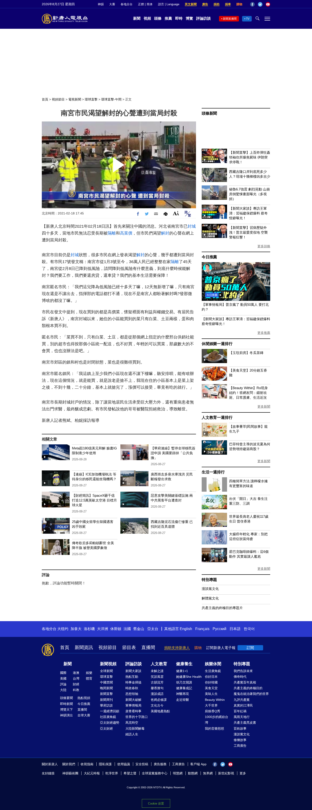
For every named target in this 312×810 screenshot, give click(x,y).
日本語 (235, 629)
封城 (192, 226)
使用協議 (123, 764)
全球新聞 (106, 671)
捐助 (216, 4)
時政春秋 (131, 688)
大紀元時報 (92, 773)
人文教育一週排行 (217, 417)
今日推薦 (209, 257)
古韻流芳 (157, 682)
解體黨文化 (210, 598)
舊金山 (138, 629)
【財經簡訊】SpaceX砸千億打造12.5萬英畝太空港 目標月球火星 (94, 500)
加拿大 (76, 629)
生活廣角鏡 (213, 671)
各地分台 (126, 4)
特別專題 (209, 580)
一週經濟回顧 (109, 711)
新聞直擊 (106, 694)
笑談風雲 (157, 676)
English (186, 629)
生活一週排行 (213, 472)
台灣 (76, 678)
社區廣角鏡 (108, 717)
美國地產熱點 (160, 711)
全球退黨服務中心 (154, 773)
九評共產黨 (242, 700)
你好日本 (211, 676)
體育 (89, 678)
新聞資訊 (84, 647)
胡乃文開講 (184, 682)
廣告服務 (160, 764)
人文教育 (159, 664)
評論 (63, 684)
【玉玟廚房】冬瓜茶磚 (246, 353)
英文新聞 (191, 4)
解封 (165, 233)
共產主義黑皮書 (245, 722)
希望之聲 (130, 773)
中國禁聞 (106, 682)
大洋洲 (102, 629)
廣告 (205, 4)
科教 (76, 690)
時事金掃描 (133, 682)
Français (202, 629)
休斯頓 (115, 629)
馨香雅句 (157, 688)
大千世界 (211, 705)
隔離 (112, 233)
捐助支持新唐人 (177, 648)
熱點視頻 (83, 698)
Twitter (260, 4)
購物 (239, 4)
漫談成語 (157, 694)
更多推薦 (263, 333)
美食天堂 (211, 688)
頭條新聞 (209, 113)
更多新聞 (263, 406)
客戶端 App (198, 764)
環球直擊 (91, 99)
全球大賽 (83, 715)
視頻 (147, 18)
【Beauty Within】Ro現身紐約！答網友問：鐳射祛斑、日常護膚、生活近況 (248, 392)
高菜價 (126, 233)
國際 (63, 673)
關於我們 (68, 764)
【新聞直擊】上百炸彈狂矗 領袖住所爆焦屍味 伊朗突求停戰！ (249, 157)
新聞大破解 (133, 700)
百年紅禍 (240, 711)
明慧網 (177, 773)
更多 (243, 773)
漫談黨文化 (210, 589)
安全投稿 (141, 764)
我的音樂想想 (214, 728)
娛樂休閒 (213, 664)
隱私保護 (105, 764)
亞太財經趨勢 (109, 722)
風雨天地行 (242, 717)
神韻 (101, 4)
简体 (150, 4)
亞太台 (152, 629)
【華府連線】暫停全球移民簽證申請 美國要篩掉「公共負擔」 (173, 453)
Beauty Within (215, 700)
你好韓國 (211, 682)
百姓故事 (240, 728)
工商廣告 (240, 745)
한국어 (249, 629)
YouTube (268, 4)
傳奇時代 (240, 676)
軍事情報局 (133, 705)
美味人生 (211, 694)
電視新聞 (74, 99)
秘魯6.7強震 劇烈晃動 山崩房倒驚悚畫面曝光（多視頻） (249, 194)
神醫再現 (182, 694)
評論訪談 (203, 18)
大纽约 (62, 629)
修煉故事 (240, 740)
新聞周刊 (106, 700)
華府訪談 (106, 705)
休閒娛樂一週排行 (217, 344)
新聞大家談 (133, 671)
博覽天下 (66, 709)
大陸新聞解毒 (135, 728)
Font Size (176, 213)
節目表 (129, 647)
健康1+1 (182, 671)
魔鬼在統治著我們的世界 (251, 694)
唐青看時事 (133, 711)
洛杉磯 (89, 629)
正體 (141, 4)
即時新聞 (66, 704)
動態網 (193, 773)
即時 (178, 18)
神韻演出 (66, 715)
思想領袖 (131, 694)
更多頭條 (263, 246)
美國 (63, 678)
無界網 (208, 773)
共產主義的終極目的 (248, 688)
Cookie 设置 (156, 803)
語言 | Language (168, 4)
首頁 (45, 99)
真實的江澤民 (243, 705)
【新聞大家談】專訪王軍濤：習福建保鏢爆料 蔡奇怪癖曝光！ (248, 213)
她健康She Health (189, 676)
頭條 (157, 18)
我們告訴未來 (243, 671)
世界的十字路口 (136, 717)
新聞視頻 (108, 664)
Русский (219, 629)
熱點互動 (131, 676)
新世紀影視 (226, 773)
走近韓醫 (182, 700)
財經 (76, 684)
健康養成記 (184, 688)
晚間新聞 (106, 688)
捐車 (228, 4)
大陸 (63, 690)
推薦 (168, 18)
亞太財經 (106, 728)
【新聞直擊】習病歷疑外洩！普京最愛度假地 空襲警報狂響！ (248, 232)
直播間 (148, 647)
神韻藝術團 (70, 773)
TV (247, 18)
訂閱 (250, 648)
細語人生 (131, 734)
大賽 (112, 4)
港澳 (76, 673)
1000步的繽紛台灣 (216, 719)
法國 (127, 629)
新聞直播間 (230, 18)
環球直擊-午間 (111, 99)
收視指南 (87, 764)
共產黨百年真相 (245, 682)
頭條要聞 (66, 698)
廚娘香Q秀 (212, 711)
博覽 (189, 18)
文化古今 (157, 705)
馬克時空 (131, 722)
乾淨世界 (111, 773)
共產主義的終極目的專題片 (222, 608)
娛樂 (89, 673)
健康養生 (184, 664)
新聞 (136, 18)
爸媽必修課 (159, 700)
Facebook (252, 4)
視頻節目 (58, 99)
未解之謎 (157, 671)
